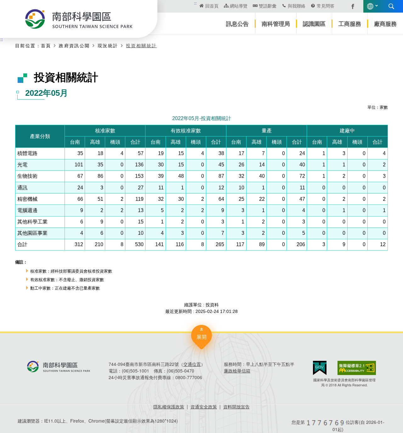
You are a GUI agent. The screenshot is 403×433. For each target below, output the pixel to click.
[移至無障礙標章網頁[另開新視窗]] (357, 368)
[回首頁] (78, 19)
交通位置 (192, 364)
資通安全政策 (203, 406)
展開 (201, 336)
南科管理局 (276, 24)
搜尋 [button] (391, 6)
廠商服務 (385, 24)
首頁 (46, 45)
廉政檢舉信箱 (237, 370)
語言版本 (370, 6)
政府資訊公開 (74, 45)
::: (195, 3)
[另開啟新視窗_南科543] (349, 6)
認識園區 (314, 24)
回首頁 (212, 6)
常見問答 (325, 6)
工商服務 (349, 24)
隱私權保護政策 (168, 406)
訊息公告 (237, 24)
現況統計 (108, 45)
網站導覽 (238, 6)
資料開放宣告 (236, 406)
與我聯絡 (296, 6)
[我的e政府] (319, 368)
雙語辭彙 (267, 6)
